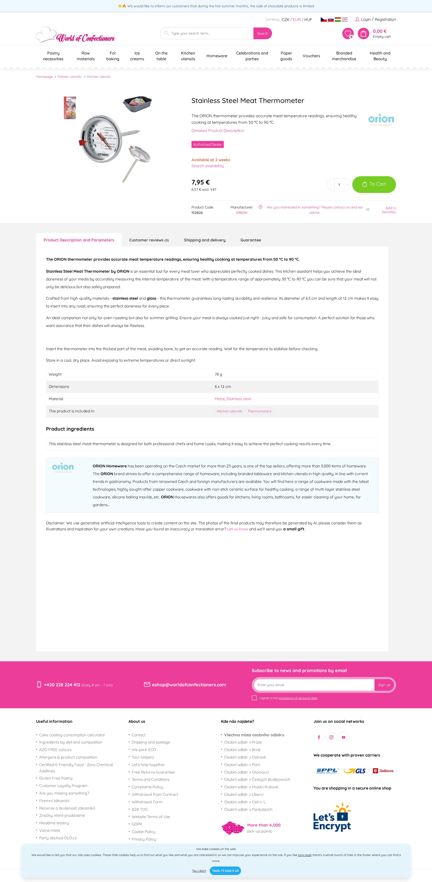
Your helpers (143, 757)
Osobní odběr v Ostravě (245, 757)
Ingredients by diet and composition (70, 742)
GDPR (137, 824)
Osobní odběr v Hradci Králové (251, 786)
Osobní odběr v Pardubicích (248, 809)
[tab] (79, 239)
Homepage (44, 76)
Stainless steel (239, 398)
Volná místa (49, 830)
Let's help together (148, 764)
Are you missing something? (64, 793)
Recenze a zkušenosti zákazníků (67, 808)
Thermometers (260, 411)
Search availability (208, 165)
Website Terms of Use (151, 816)
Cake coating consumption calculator (72, 734)
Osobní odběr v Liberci (244, 794)
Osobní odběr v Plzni (242, 764)
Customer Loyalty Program (63, 785)
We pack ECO (144, 749)
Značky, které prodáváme (62, 815)
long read (304, 855)
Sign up (384, 685)
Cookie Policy (143, 831)
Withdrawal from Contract (155, 794)
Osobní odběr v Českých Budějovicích (257, 779)
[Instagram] (331, 737)
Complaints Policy (147, 786)
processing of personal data (297, 698)
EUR (297, 19)
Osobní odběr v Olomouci (246, 772)
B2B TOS (140, 809)
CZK (286, 19)
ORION (241, 212)
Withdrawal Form (147, 801)
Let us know (238, 528)
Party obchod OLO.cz (57, 837)
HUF (308, 19)
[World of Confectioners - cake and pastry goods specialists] (75, 34)
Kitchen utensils (69, 76)
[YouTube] (343, 737)
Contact (139, 734)
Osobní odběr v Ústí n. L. (245, 801)
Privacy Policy (144, 839)
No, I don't (199, 871)
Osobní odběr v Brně (242, 749)
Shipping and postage (151, 742)
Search (262, 33)
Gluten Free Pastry (55, 778)
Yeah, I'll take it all (225, 871)
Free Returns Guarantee (153, 772)
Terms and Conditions (151, 779)
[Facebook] (319, 737)
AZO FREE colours (55, 749)
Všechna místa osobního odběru (254, 734)
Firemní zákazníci (54, 800)
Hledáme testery (54, 822)
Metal (220, 398)
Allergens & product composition (68, 757)
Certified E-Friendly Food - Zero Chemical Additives (76, 767)
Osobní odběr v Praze (243, 742)
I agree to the (288, 698)
